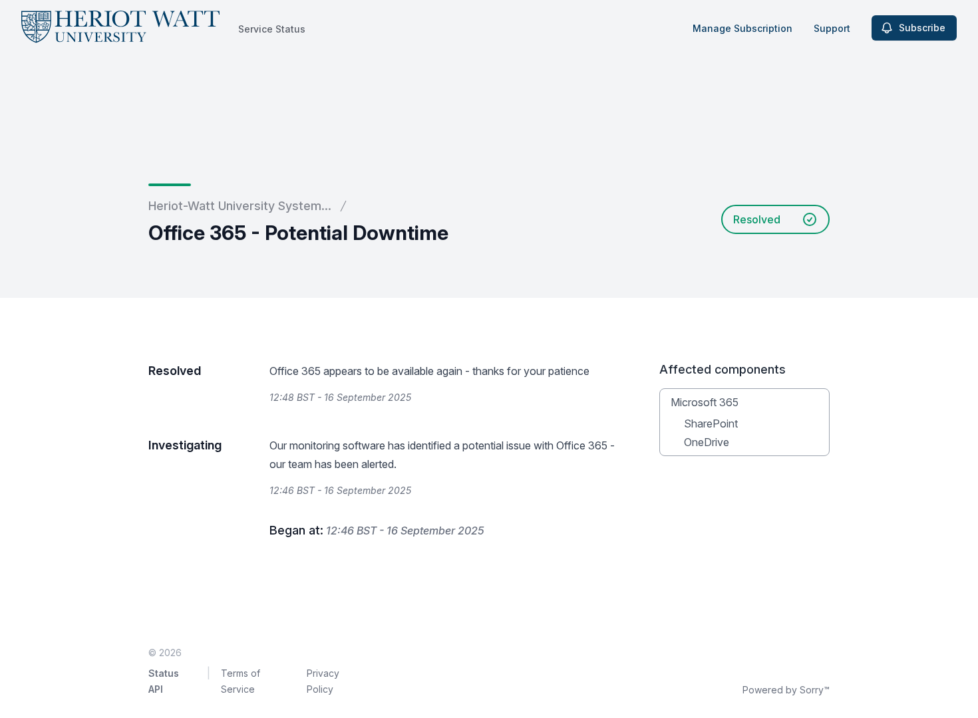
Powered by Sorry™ (786, 689)
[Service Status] (120, 28)
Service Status (271, 29)
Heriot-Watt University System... (239, 206)
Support (832, 28)
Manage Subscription (742, 28)
